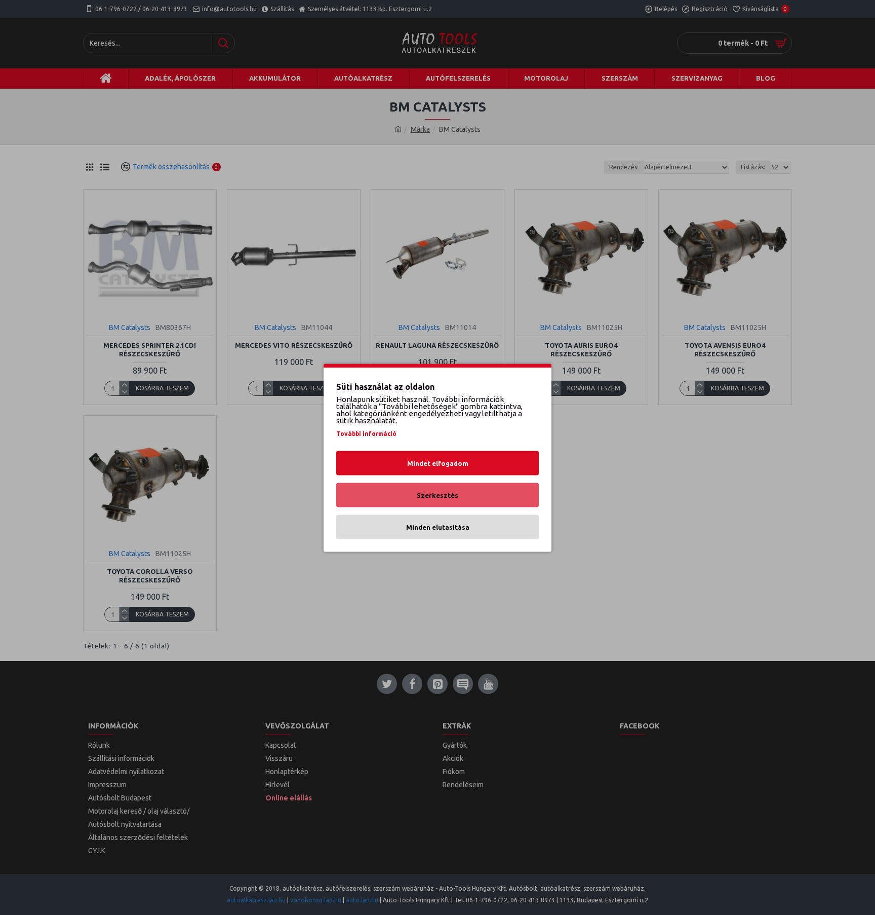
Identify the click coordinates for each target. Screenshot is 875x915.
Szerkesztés (437, 494)
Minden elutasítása (437, 526)
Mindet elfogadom (437, 462)
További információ (366, 433)
